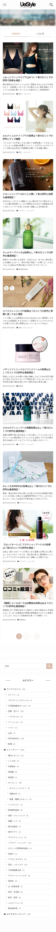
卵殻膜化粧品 (15, 810)
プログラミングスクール (20, 700)
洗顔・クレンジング (18, 815)
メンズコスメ (15, 805)
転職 (11, 744)
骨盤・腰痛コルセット (20, 799)
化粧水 (12, 854)
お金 (11, 733)
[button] (51, 4)
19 (37, 636)
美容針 (12, 881)
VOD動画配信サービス (19, 706)
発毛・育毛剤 (15, 892)
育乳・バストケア (17, 865)
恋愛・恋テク (16, 711)
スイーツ (13, 695)
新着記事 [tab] (16, 33)
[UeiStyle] (28, 4)
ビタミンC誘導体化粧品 (20, 848)
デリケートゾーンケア (19, 876)
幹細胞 (12, 772)
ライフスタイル (16, 689)
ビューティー (15, 750)
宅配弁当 (14, 794)
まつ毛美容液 (15, 886)
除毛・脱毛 (14, 897)
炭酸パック (14, 821)
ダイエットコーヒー (19, 788)
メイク (12, 728)
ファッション (15, 722)
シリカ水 (13, 761)
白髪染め (13, 766)
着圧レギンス (16, 755)
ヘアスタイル (15, 717)
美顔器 (12, 777)
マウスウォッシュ (17, 837)
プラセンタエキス (17, 859)
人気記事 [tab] (40, 33)
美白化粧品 (14, 826)
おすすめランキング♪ (18, 914)
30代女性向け (16, 738)
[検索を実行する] (49, 666)
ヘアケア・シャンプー (19, 843)
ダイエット (15, 783)
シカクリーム (15, 903)
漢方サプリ (14, 832)
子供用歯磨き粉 (16, 870)
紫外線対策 (14, 908)
